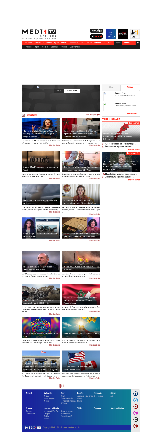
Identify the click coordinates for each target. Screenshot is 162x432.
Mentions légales (117, 408)
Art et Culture (86, 42)
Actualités (47, 42)
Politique (29, 47)
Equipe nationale (67, 398)
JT (104, 42)
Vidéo (110, 42)
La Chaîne (28, 42)
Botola (63, 396)
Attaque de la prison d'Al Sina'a (125, 106)
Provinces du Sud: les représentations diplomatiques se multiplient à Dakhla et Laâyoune (117, 136)
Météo (46, 416)
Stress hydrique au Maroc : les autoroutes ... (121, 174)
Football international (68, 401)
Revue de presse (67, 411)
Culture (64, 47)
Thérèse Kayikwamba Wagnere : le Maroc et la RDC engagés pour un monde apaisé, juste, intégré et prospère (40, 134)
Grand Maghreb (49, 398)
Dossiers (126, 42)
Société (64, 42)
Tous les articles (132, 114)
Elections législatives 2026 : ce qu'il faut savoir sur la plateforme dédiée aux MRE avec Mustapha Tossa (80, 300)
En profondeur (75, 47)
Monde (46, 401)
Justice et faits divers (85, 396)
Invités (46, 419)
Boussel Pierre (120, 93)
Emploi (79, 401)
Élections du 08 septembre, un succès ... (119, 147)
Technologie (30, 414)
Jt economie (98, 396)
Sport (56, 42)
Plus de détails (54, 145)
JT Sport (64, 403)
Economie (74, 42)
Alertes (80, 398)
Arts (112, 396)
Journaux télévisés (51, 408)
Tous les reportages (93, 114)
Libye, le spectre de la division (125, 95)
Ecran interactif (66, 416)
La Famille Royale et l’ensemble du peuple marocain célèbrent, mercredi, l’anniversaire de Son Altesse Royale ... (81, 209)
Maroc (46, 396)
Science (97, 42)
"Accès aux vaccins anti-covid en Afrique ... (120, 144)
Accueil (38, 42)
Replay (117, 42)
